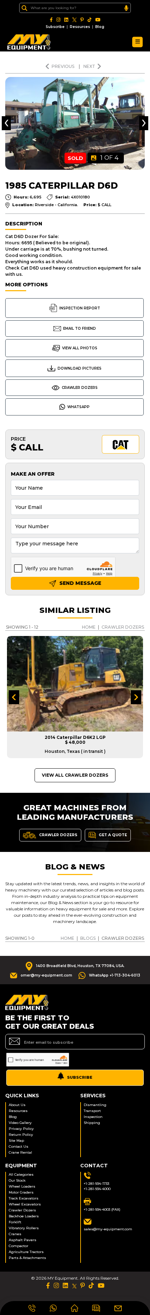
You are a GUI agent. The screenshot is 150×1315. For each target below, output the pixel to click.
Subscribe (55, 27)
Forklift (15, 1222)
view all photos (79, 348)
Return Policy (21, 1134)
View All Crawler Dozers (75, 775)
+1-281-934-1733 (96, 1183)
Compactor (18, 1246)
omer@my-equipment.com (46, 975)
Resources (80, 27)
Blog (99, 27)
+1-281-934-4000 (97, 1189)
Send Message (79, 583)
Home (89, 627)
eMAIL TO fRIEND (79, 328)
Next (89, 66)
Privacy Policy (21, 1128)
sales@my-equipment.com (108, 1229)
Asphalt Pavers (22, 1240)
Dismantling (95, 1105)
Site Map (16, 1140)
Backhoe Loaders (24, 1216)
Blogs (88, 938)
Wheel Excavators (25, 1204)
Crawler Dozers (80, 387)
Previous (63, 66)
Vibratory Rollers (24, 1228)
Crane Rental (20, 1152)
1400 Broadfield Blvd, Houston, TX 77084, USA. (80, 966)
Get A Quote (112, 835)
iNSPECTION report (79, 308)
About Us (17, 1105)
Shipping (92, 1122)
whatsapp (78, 407)
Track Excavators (23, 1198)
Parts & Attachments (27, 1257)
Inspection (93, 1116)
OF (109, 158)
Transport (92, 1110)
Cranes (15, 1234)
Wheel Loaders (22, 1186)
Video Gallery (20, 1122)
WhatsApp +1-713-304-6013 (114, 975)
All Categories (21, 1174)
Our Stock (17, 1180)
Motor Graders (21, 1192)
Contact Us (18, 1146)
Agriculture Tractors (26, 1252)
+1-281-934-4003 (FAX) (102, 1209)
